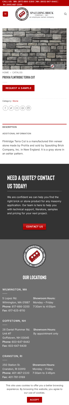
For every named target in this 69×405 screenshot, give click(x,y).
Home (5, 72)
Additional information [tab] (16, 133)
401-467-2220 (20, 372)
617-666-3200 (21, 306)
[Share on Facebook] (5, 108)
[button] (5, 14)
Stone (15, 101)
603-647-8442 (21, 341)
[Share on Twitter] (11, 108)
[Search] (65, 14)
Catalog (17, 72)
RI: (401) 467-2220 (12, 4)
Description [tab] (9, 127)
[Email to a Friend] (17, 108)
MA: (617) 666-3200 (23, 1)
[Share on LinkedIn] (28, 108)
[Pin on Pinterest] (22, 108)
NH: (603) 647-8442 (46, 1)
